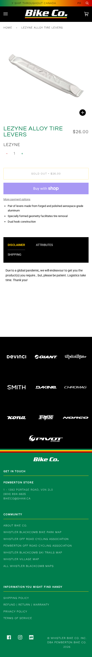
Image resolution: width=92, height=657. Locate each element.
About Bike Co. (15, 525)
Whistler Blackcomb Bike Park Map (32, 532)
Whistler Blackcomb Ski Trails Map (32, 552)
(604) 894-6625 (14, 494)
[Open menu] (9, 14)
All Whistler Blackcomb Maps (28, 566)
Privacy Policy (15, 611)
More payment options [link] (16, 199)
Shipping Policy (16, 598)
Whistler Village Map (21, 559)
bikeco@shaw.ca (17, 498)
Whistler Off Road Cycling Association (36, 539)
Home (7, 27)
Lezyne (11, 144)
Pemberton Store (18, 482)
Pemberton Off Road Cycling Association (37, 545)
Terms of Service (17, 618)
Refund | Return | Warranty (26, 604)
